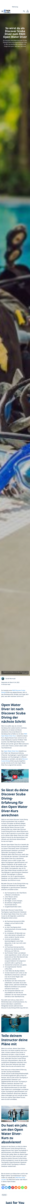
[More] (25, 1187)
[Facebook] (3, 1187)
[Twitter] (6, 1187)
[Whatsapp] (22, 1187)
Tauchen (4, 1195)
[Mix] (19, 1187)
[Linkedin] (9, 1187)
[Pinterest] (12, 1187)
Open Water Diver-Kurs (11, 751)
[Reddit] (15, 1187)
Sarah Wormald (10, 678)
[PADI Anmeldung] (27, 11)
